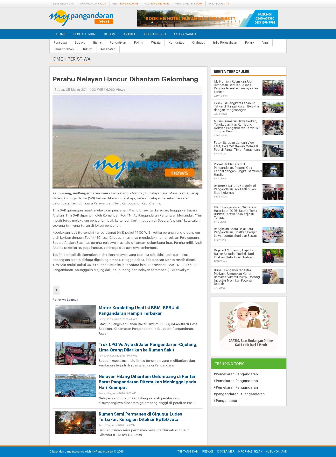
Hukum (87, 49)
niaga (156, 4)
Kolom (110, 34)
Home (61, 34)
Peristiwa (60, 42)
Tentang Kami (188, 451)
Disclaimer (225, 451)
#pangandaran (226, 394)
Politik (138, 42)
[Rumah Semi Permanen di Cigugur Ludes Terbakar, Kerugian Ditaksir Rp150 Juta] (75, 422)
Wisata (156, 42)
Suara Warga (185, 34)
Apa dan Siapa (155, 34)
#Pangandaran (252, 394)
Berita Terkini (84, 34)
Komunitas (176, 42)
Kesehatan (108, 49)
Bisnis (97, 42)
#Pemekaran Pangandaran (236, 374)
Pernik (249, 42)
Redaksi (208, 451)
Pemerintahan (63, 49)
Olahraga (198, 42)
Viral (265, 42)
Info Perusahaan (225, 42)
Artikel (129, 34)
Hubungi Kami (276, 451)
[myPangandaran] (85, 18)
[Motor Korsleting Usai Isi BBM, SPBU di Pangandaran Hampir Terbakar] (75, 320)
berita (125, 4)
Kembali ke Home (63, 4)
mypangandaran (93, 4)
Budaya (80, 42)
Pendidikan (118, 42)
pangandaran (218, 4)
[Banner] (249, 326)
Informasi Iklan (249, 451)
